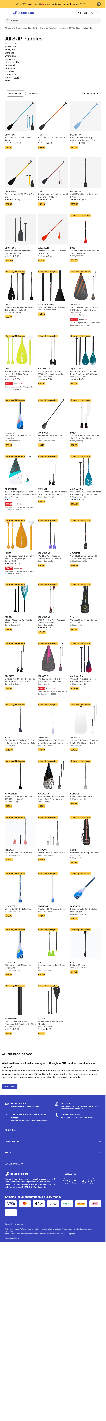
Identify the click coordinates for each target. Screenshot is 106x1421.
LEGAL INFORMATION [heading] (14, 1153)
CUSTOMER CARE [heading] (13, 1131)
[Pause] (99, 4)
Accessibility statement (15, 1213)
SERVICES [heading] (9, 1142)
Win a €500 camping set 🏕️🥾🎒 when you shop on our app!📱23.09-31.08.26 (50, 4)
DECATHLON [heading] (10, 1120)
